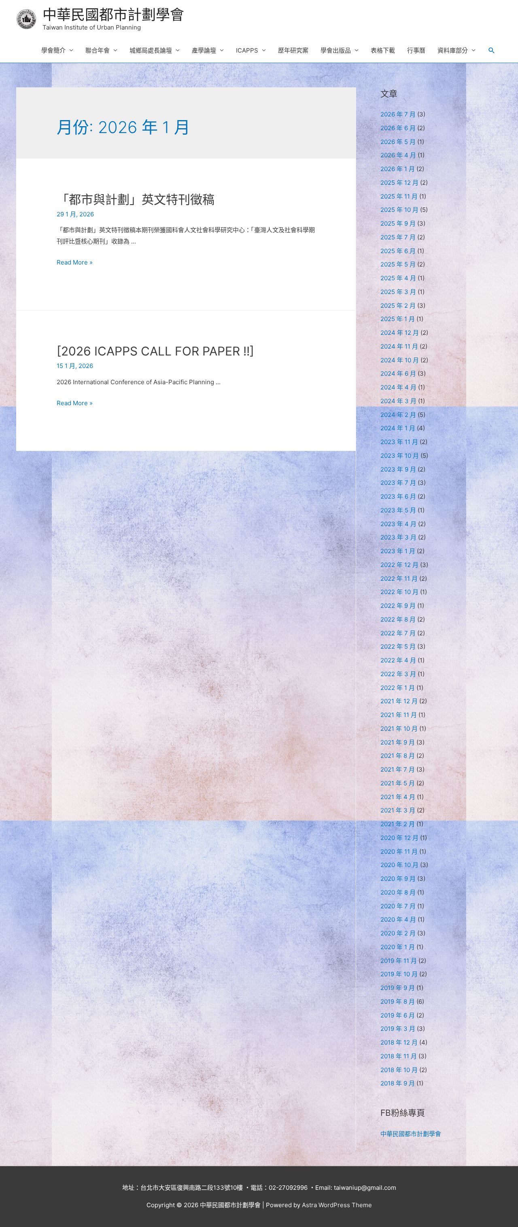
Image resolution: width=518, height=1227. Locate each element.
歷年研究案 (293, 50)
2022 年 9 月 (398, 605)
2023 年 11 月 (399, 442)
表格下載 (383, 50)
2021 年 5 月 (397, 783)
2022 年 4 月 (398, 660)
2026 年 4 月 (398, 155)
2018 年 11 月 (398, 1056)
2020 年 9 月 (398, 878)
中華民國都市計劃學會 (113, 14)
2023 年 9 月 (398, 469)
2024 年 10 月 (399, 360)
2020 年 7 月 (398, 906)
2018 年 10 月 (399, 1070)
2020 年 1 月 (397, 947)
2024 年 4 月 (398, 387)
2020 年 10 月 (399, 865)
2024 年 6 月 (398, 373)
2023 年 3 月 (398, 537)
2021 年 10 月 (399, 728)
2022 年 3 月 (398, 674)
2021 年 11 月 (398, 715)
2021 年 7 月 (397, 769)
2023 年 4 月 (398, 524)
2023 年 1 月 (397, 551)
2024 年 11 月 (399, 346)
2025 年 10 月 (399, 210)
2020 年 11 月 (399, 851)
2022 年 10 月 (399, 592)
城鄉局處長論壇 (151, 50)
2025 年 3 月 (398, 292)
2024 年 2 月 (398, 415)
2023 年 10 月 (399, 455)
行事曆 (416, 50)
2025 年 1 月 (397, 319)
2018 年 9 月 (397, 1083)
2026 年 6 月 (398, 128)
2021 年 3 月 (397, 810)
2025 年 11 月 (399, 196)
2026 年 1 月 (397, 169)
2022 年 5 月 (398, 646)
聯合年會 (97, 50)
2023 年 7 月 (398, 483)
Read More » (75, 262)
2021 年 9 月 (397, 742)
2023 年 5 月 (398, 510)
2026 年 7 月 (398, 114)
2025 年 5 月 (398, 264)
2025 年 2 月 (398, 305)
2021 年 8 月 (397, 755)
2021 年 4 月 (397, 797)
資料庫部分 (452, 50)
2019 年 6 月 (397, 1015)
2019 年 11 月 (398, 961)
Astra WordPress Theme (337, 1205)
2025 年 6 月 (398, 251)
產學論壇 (204, 50)
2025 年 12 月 (399, 182)
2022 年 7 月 (398, 633)
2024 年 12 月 (399, 332)
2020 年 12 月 (399, 838)
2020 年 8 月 (398, 892)
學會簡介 (53, 50)
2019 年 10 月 (399, 974)
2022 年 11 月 (399, 578)
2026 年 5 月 (398, 142)
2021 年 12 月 (399, 701)
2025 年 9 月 (398, 223)
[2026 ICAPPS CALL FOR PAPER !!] (155, 351)
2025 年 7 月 (398, 237)
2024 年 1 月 (397, 428)
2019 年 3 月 (397, 1028)
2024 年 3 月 (398, 401)
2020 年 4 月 (398, 919)
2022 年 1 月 (397, 688)
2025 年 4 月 (398, 278)
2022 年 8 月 (398, 619)
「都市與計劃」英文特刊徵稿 (135, 199)
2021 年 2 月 (397, 824)
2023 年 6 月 (398, 496)
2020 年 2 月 (398, 933)
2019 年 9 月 (397, 988)
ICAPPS (247, 50)
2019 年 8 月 (397, 1001)
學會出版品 (336, 50)
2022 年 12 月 (399, 565)
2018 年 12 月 (399, 1042)
